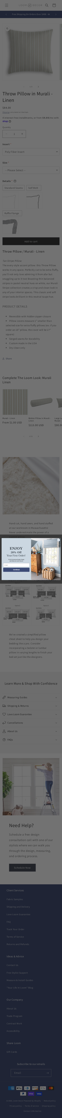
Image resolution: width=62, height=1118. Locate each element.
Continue (16, 570)
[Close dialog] (58, 540)
